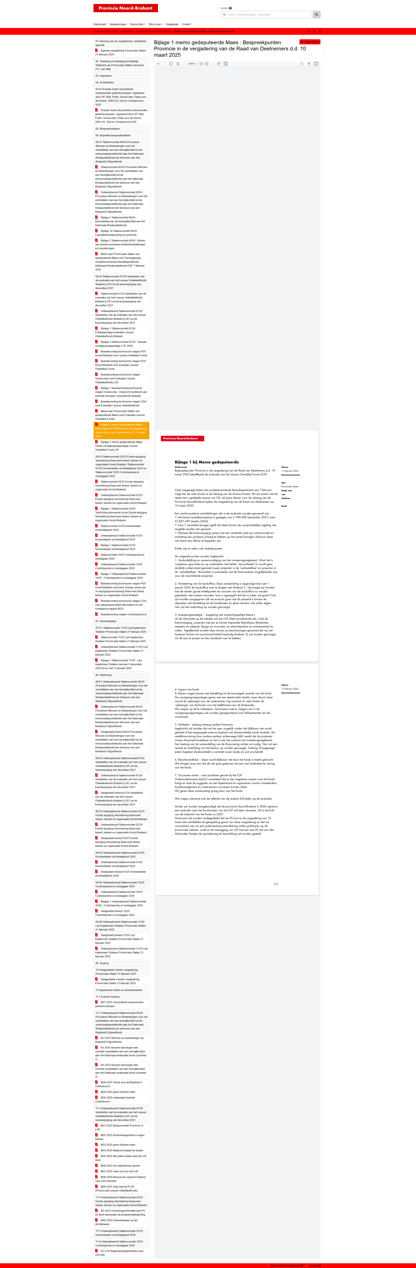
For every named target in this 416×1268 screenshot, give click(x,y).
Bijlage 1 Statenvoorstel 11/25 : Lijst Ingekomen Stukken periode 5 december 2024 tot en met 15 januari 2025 (118, 664)
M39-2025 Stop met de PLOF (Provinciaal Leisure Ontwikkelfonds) (116, 1188)
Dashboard (99, 24)
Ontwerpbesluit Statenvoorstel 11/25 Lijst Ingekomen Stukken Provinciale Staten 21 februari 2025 (121, 651)
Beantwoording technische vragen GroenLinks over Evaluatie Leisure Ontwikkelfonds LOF (117, 378)
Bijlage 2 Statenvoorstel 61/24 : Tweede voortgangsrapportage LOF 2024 (121, 344)
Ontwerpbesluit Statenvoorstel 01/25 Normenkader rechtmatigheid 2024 (119, 537)
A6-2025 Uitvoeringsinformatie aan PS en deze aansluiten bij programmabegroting (120, 1212)
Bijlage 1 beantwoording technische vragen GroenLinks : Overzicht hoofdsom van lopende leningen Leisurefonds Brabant (121, 392)
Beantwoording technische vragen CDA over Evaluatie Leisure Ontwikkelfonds (120, 403)
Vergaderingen (118, 24)
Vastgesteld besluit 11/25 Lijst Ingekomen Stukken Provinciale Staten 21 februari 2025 (119, 939)
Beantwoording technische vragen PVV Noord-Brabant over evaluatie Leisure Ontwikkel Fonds (120, 365)
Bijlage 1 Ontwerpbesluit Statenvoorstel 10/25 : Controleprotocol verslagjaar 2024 (120, 576)
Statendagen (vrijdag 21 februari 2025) (154, 31)
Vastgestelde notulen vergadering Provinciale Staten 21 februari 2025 (117, 981)
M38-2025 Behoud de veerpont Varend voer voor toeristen (120, 1179)
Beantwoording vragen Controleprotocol (123, 614)
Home (114, 31)
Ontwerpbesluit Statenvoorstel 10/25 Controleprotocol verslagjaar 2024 (119, 566)
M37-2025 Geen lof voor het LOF (119, 1171)
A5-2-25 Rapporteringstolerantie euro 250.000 (119, 1253)
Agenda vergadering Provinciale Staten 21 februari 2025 (120, 52)
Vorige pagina (311, 41)
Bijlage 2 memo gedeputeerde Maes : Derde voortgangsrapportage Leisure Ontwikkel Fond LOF (119, 446)
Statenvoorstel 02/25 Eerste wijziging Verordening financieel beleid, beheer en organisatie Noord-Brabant (119, 485)
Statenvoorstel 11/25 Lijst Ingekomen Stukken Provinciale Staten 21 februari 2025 (120, 639)
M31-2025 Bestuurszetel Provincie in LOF (119, 1127)
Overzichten (137, 24)
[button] (317, 15)
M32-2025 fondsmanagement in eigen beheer (119, 1137)
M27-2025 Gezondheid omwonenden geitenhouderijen (119, 1004)
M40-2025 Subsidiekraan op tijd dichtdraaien (116, 1222)
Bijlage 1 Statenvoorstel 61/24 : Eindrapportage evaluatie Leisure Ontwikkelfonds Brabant (116, 332)
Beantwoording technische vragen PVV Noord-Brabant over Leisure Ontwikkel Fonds (121, 353)
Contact (186, 24)
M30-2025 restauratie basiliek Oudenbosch (115, 1099)
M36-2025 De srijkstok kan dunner (120, 1165)
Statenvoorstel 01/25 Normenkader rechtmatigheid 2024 (118, 528)
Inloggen (313, 1265)
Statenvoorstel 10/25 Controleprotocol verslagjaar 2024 (119, 556)
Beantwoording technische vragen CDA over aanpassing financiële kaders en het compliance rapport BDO (120, 605)
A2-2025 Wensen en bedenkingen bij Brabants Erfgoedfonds (119, 1040)
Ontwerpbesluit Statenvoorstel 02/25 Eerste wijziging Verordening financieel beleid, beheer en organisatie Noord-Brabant (121, 499)
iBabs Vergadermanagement (285, 1265)
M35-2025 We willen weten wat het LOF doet (121, 1158)
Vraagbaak (172, 24)
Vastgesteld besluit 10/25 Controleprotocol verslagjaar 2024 (114, 913)
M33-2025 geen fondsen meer (117, 1144)
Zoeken (224, 8)
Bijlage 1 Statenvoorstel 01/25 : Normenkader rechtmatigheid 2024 (116, 547)
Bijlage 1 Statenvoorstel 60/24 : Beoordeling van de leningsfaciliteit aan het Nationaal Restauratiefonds (120, 221)
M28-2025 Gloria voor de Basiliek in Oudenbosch (118, 1084)
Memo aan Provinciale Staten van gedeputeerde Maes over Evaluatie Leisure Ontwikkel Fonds (120, 415)
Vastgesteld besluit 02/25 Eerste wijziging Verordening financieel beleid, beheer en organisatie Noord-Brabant (118, 842)
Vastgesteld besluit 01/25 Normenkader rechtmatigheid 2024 (120, 873)
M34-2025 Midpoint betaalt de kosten (121, 1150)
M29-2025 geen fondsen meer (117, 1092)
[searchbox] (266, 15)
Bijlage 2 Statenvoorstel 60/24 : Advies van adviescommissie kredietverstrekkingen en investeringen (120, 244)
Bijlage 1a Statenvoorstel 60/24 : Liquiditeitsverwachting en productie (116, 233)
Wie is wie (155, 24)
